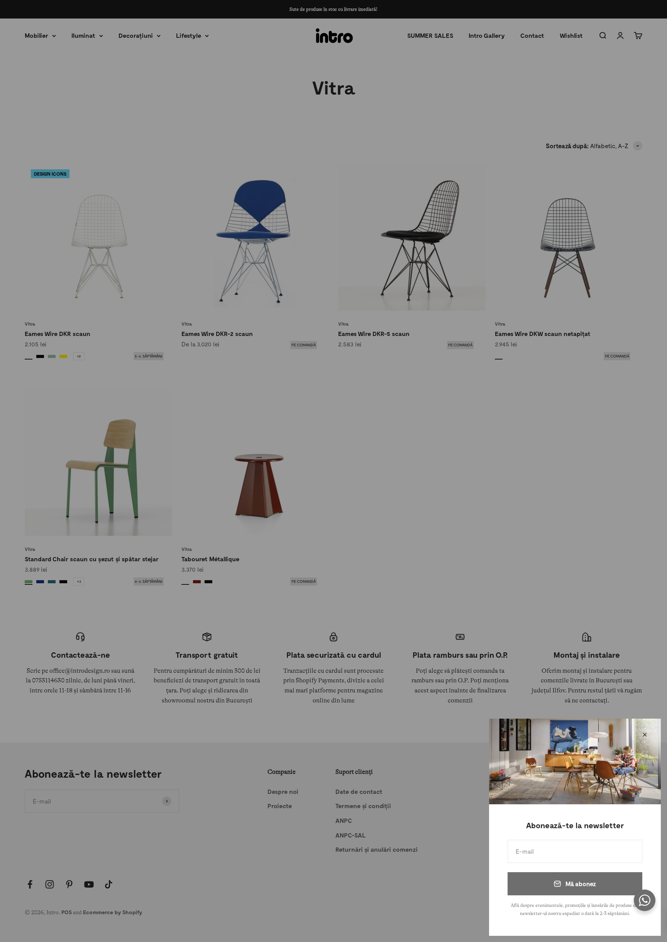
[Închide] (644, 734)
